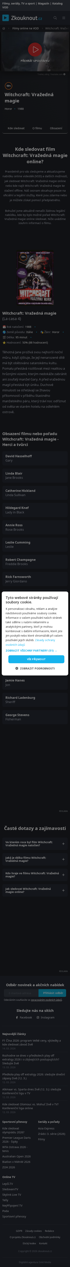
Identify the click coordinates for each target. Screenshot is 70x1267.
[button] (35, 650)
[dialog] (35, 633)
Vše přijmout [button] (36, 659)
